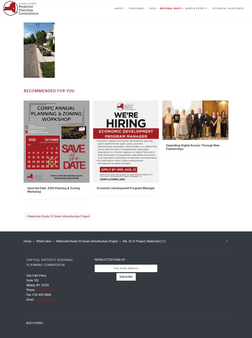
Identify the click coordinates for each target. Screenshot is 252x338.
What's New (43, 241)
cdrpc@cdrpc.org (45, 299)
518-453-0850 (45, 290)
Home (27, 241)
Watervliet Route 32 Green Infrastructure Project (58, 216)
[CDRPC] (20, 8)
